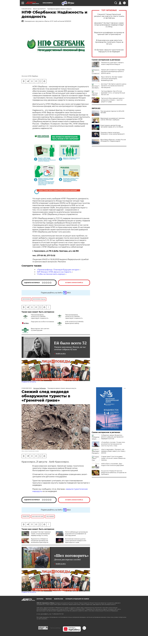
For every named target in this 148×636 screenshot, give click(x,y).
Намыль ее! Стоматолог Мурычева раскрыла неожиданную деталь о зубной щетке (112, 71)
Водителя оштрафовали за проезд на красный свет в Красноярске (109, 33)
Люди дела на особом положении (42, 321)
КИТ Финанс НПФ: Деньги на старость (54, 272)
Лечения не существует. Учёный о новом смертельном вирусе (112, 63)
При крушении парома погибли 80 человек (112, 111)
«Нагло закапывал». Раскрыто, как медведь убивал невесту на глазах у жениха (113, 451)
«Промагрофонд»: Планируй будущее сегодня (58, 270)
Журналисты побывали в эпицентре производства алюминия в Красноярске (39, 540)
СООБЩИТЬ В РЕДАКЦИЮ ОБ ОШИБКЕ (77, 599)
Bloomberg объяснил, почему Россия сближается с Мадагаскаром (113, 140)
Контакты (40, 599)
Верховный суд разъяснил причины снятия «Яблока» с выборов (112, 119)
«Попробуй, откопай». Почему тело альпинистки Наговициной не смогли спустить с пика (113, 444)
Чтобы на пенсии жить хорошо (51, 274)
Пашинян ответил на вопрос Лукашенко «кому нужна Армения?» (112, 133)
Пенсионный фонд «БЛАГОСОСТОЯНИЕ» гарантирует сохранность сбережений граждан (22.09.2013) (69, 317)
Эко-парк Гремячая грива (30, 451)
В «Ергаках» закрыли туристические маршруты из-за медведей (109, 51)
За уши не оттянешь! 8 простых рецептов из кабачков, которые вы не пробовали (113, 472)
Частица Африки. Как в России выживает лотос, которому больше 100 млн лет (113, 92)
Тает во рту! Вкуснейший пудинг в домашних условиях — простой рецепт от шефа (112, 100)
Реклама (49, 599)
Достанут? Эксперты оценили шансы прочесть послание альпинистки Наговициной (113, 85)
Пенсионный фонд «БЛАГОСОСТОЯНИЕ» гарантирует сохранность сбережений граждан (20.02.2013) (42, 317)
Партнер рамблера (55, 628)
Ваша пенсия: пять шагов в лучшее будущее (40, 329)
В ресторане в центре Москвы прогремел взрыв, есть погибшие (111, 126)
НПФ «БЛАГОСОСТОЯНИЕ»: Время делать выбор (74, 322)
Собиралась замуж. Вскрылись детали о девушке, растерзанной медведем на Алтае (112, 436)
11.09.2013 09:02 (26, 9)
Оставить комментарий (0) (74, 282)
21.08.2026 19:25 (27, 388)
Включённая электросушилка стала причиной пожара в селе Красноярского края (75, 540)
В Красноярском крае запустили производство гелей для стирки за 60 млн (109, 42)
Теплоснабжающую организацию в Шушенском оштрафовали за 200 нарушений (76, 533)
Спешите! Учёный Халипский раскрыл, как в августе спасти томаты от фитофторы (109, 16)
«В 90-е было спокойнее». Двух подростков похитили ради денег (112, 464)
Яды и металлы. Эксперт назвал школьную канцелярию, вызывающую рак (111, 78)
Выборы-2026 (58, 599)
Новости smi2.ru (29, 382)
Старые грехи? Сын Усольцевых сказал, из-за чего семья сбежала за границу (113, 458)
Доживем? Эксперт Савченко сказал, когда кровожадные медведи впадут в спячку (109, 25)
